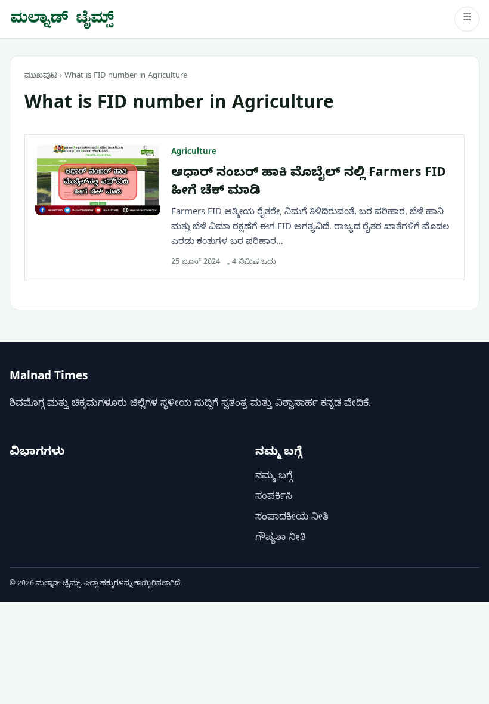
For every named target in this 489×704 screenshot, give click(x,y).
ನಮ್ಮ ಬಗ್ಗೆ (273, 477)
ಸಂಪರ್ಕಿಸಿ (273, 497)
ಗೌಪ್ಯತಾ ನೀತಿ (280, 538)
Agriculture (193, 152)
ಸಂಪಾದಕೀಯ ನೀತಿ (292, 518)
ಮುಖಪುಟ (40, 76)
